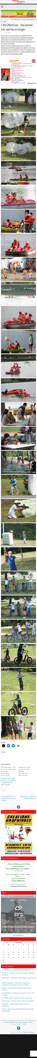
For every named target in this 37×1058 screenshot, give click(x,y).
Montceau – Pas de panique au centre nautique (24, 769)
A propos (24, 1022)
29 (28, 957)
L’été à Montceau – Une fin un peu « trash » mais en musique (8, 769)
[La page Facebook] (18, 807)
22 (28, 955)
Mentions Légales (9, 1022)
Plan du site (18, 1022)
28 (23, 957)
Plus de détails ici (18, 935)
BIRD (24, 1024)
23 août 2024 (6, 33)
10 (3, 952)
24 (3, 957)
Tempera (25, 1032)
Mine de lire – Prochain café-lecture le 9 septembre (18, 1001)
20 (18, 955)
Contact (30, 1022)
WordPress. (32, 1032)
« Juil (2, 962)
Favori (4, 790)
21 (23, 955)
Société (7, 19)
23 (33, 955)
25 (8, 957)
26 (13, 957)
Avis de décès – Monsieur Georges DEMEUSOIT (16, 970)
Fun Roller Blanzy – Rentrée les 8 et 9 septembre (17, 998)
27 (18, 957)
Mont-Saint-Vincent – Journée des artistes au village (8, 798)
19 (13, 955)
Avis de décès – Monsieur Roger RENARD (28, 797)
